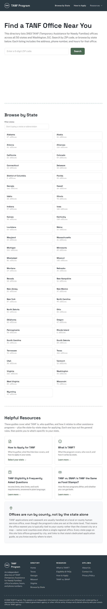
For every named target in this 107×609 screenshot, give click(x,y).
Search (77, 51)
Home (33, 568)
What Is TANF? (62, 568)
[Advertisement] (53, 82)
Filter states (9, 122)
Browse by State (62, 5)
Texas (33, 571)
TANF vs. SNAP (63, 579)
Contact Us (87, 571)
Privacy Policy (88, 575)
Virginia (33, 583)
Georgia (33, 575)
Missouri (34, 579)
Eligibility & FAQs (63, 571)
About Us (86, 568)
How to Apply (80, 5)
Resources (95, 5)
